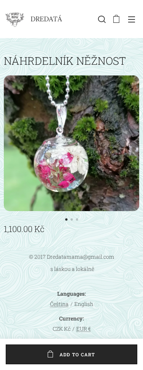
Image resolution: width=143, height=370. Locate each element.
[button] (101, 19)
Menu (131, 19)
